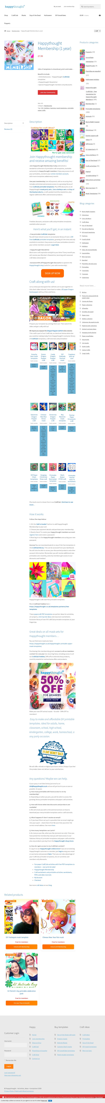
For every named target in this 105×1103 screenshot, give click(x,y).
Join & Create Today (52, 428)
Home (8, 31)
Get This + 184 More (34, 365)
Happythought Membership (44, 870)
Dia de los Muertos (88, 229)
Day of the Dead (35, 15)
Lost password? (9, 1073)
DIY (42, 108)
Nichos (84, 292)
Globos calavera (87, 319)
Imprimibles (86, 253)
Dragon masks (62, 1039)
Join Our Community (47, 92)
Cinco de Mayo (86, 218)
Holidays (85, 246)
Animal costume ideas (89, 329)
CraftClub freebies (38, 656)
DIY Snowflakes (60, 15)
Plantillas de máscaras (89, 264)
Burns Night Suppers (88, 211)
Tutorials (85, 274)
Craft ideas (85, 222)
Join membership (69, 6)
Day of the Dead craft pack (66, 1035)
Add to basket (42, 524)
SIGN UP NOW (52, 273)
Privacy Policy (9, 1091)
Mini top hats (86, 257)
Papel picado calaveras (89, 326)
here (53, 825)
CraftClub (14, 15)
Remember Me (11, 1060)
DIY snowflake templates (66, 1051)
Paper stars (85, 315)
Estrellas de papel (87, 312)
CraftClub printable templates (43, 187)
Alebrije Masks (62, 1043)
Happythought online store (50, 849)
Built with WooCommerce (24, 1091)
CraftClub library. (38, 548)
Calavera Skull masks (64, 1047)
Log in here (55, 245)
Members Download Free (34, 428)
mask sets (54, 631)
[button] (30, 43)
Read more (44, 1100)
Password (7, 1051)
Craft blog (35, 1055)
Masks (24, 15)
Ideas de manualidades (89, 250)
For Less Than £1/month (21, 1003)
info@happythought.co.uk (38, 786)
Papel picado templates (65, 1055)
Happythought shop (36, 265)
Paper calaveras (87, 305)
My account (57, 6)
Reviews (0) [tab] (8, 129)
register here (34, 535)
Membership (16, 31)
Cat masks (85, 343)
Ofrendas (85, 308)
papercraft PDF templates (43, 614)
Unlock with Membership (62, 369)
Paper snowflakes (87, 336)
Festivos (84, 236)
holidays (47, 108)
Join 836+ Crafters (43, 367)
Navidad (84, 260)
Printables (85, 267)
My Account (38, 877)
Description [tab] (8, 123)
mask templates (61, 108)
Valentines (85, 277)
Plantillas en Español (39, 1051)
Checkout (37, 880)
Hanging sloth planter (89, 332)
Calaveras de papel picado (90, 322)
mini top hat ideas (44, 617)
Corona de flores (87, 301)
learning (53, 108)
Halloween (48, 15)
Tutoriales (85, 270)
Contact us (36, 1059)
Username (7, 1041)
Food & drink (86, 239)
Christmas (85, 215)
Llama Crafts (86, 350)
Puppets (7, 23)
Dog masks (85, 339)
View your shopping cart (12, 1075)
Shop (6, 15)
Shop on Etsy (36, 1043)
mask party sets (46, 189)
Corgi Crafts (86, 353)
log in (61, 851)
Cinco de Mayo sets (59, 189)
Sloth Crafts (86, 346)
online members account (59, 174)
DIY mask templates (88, 232)
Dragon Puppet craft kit (55, 331)
